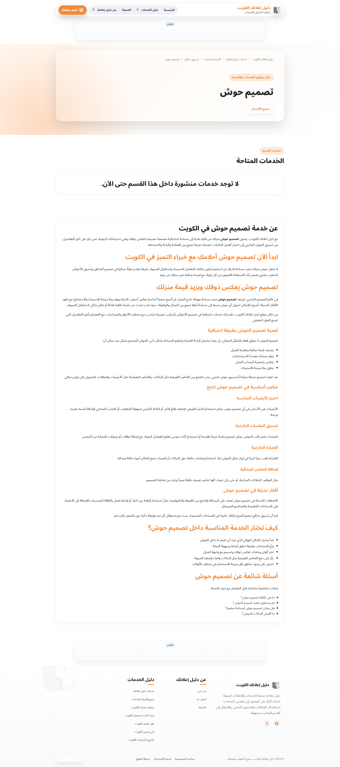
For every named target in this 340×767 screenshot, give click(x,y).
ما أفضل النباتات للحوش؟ (258, 613)
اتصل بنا (201, 699)
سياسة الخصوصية (185, 759)
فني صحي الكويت (144, 732)
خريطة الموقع (143, 759)
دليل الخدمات (149, 10)
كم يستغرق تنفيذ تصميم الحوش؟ (254, 603)
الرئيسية (169, 10)
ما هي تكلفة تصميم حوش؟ (258, 597)
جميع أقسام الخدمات (143, 699)
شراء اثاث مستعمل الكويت (139, 715)
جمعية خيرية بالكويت (142, 707)
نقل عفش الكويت (144, 723)
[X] (267, 723)
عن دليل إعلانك (106, 10)
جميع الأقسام (261, 109)
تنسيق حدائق (191, 59)
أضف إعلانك (69, 10)
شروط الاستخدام (162, 759)
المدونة (126, 10)
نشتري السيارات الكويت (141, 740)
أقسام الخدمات (212, 59)
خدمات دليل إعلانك (236, 59)
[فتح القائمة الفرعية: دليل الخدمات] (137, 10)
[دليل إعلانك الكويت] (275, 685)
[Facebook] (276, 723)
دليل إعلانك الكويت (253, 8)
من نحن (202, 691)
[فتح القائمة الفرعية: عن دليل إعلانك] (93, 10)
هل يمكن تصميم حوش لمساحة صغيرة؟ (250, 608)
